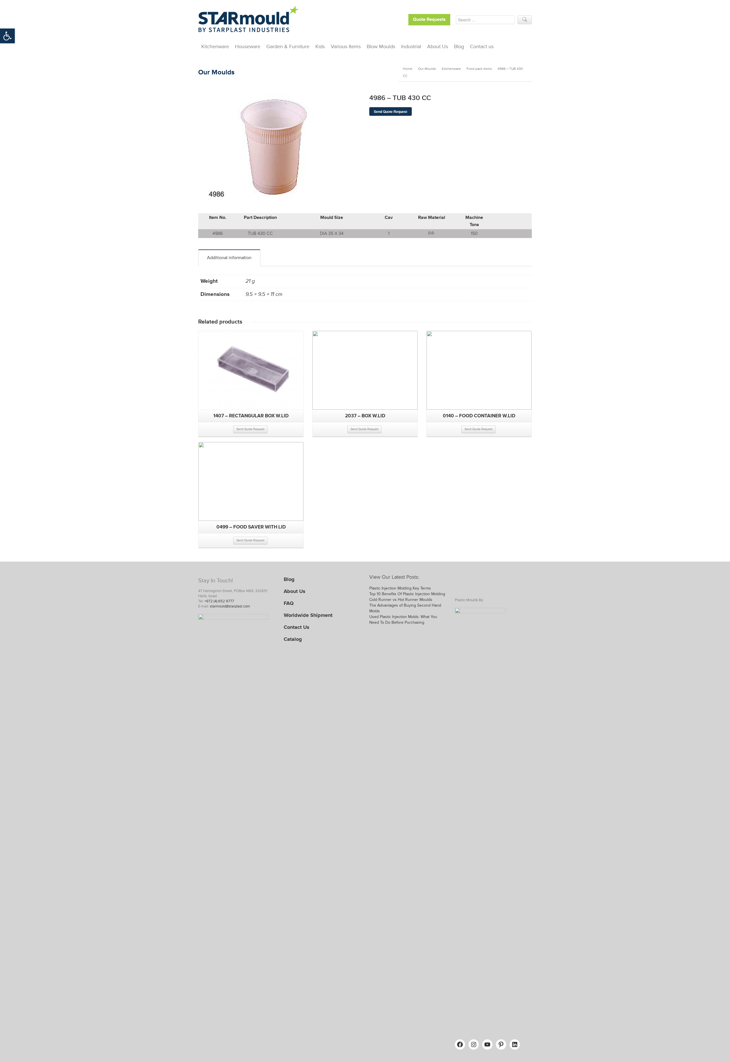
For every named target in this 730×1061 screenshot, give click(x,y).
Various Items (346, 46)
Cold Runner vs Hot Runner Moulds (400, 599)
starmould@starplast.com (230, 606)
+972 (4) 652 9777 (219, 601)
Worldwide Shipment (308, 615)
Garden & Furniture (287, 46)
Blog (459, 46)
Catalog (293, 639)
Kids (320, 46)
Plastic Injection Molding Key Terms (400, 588)
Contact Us (296, 627)
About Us (437, 46)
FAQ (289, 603)
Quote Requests (429, 19)
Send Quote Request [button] (250, 429)
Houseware (247, 46)
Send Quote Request (390, 111)
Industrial (411, 46)
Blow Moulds (381, 46)
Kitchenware (215, 46)
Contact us (482, 46)
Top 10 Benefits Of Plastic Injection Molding (407, 594)
